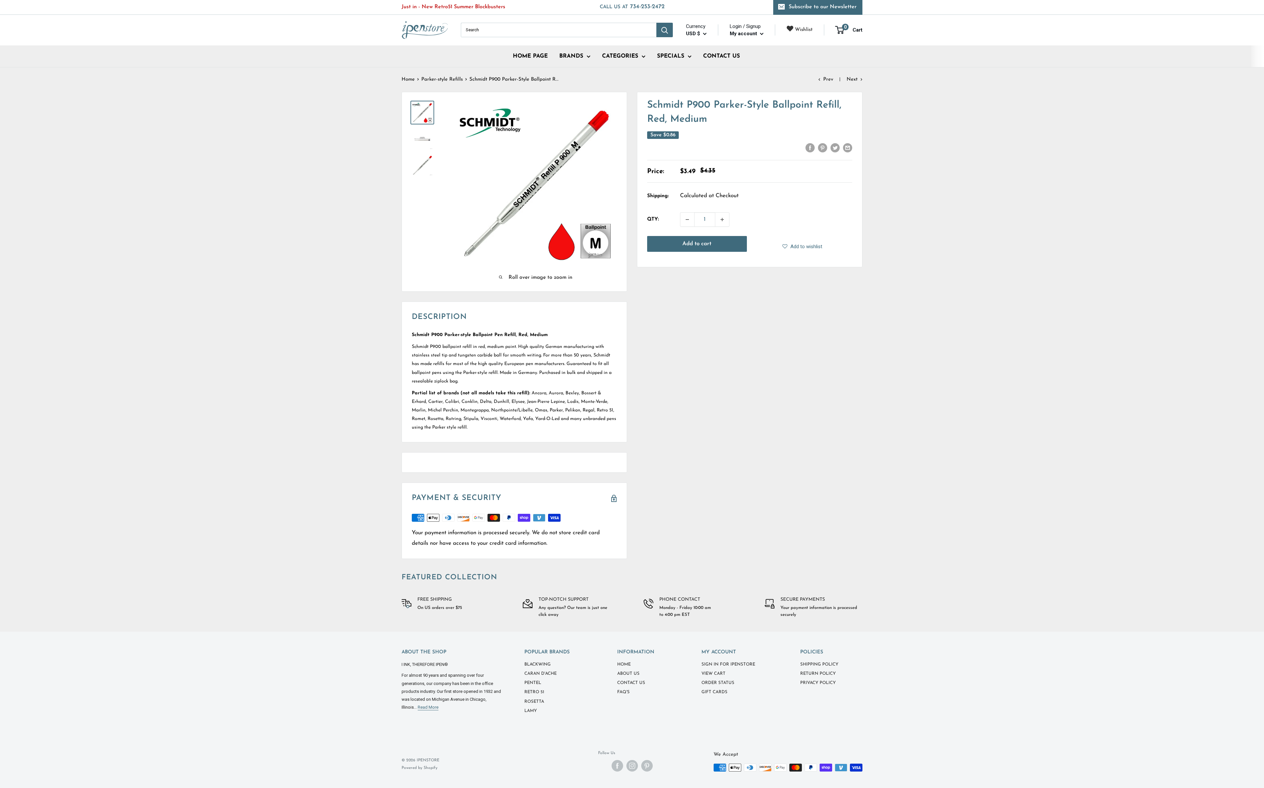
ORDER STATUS (717, 683)
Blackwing (537, 664)
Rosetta (534, 701)
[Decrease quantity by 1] (687, 219)
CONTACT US (721, 56)
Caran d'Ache (540, 673)
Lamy (530, 711)
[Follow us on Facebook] (617, 766)
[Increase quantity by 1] (722, 219)
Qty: (653, 219)
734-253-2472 (632, 7)
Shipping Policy (819, 664)
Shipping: (658, 196)
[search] (558, 30)
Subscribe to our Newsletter (822, 7)
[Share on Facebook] (810, 148)
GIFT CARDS (714, 692)
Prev (828, 79)
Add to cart (696, 244)
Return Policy (818, 673)
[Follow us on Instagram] (632, 766)
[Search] (664, 30)
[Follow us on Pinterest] (647, 766)
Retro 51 (534, 692)
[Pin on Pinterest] (822, 148)
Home (408, 79)
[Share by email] (847, 148)
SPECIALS (670, 56)
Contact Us (631, 683)
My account (744, 34)
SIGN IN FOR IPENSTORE (728, 664)
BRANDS (571, 56)
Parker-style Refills (442, 79)
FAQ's (623, 692)
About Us (628, 673)
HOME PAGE (530, 56)
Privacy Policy (818, 683)
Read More (428, 707)
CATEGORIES (620, 56)
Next (852, 79)
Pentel (532, 683)
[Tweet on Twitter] (835, 148)
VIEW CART (713, 673)
